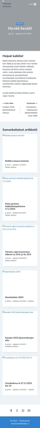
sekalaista (8, 346)
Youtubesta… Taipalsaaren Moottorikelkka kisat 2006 (31, 109)
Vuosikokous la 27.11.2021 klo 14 (18, 384)
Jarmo (9, 165)
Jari (12, 34)
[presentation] (20, 145)
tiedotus (20, 24)
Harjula (7, 167)
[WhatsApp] (23, 410)
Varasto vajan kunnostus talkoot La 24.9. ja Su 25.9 (18, 253)
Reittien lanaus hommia (17, 161)
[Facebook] (11, 410)
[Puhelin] (17, 410)
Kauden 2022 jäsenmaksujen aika (19, 339)
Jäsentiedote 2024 (14, 297)
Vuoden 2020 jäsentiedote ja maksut (9, 108)
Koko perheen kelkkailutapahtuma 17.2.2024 (15, 206)
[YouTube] (29, 410)
